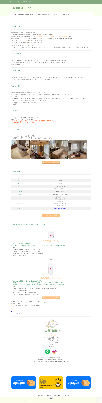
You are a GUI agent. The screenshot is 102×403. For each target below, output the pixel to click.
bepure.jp (25, 303)
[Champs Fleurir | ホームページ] (21, 8)
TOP (11, 1)
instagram (41, 1)
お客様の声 (24, 1)
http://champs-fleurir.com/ (60, 208)
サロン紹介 (17, 1)
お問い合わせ (32, 1)
